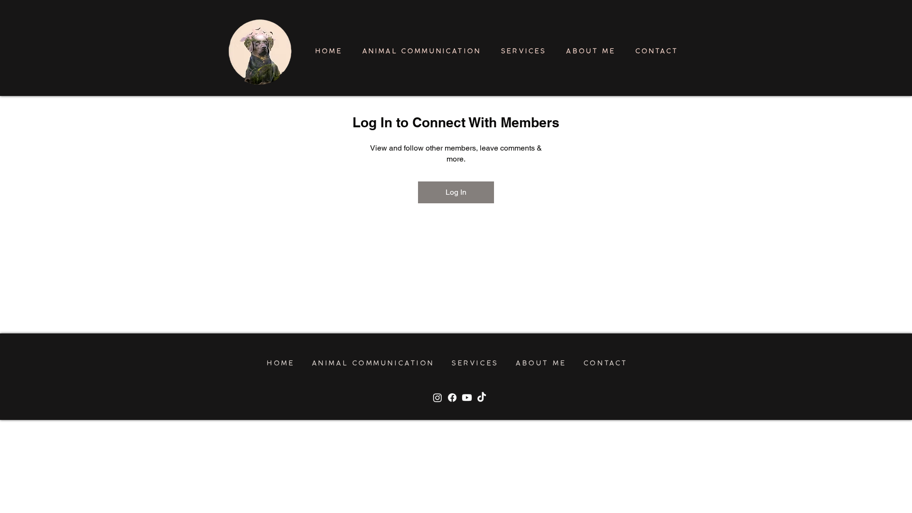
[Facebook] (452, 397)
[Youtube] (467, 397)
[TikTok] (481, 397)
